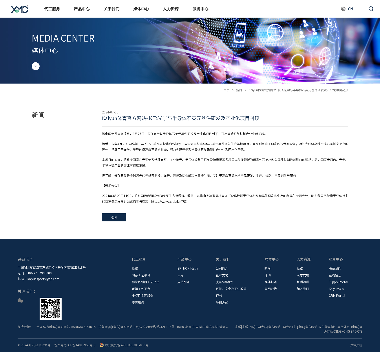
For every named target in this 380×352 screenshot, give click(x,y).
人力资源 (171, 9)
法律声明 (356, 345)
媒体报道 (271, 282)
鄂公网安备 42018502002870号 (127, 345)
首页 (226, 90)
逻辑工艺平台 (141, 288)
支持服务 (183, 282)
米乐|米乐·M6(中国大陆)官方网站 (257, 326)
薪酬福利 (303, 282)
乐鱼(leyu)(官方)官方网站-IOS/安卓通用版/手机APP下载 (136, 326)
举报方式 (222, 302)
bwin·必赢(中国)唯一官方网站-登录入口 (204, 326)
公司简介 (222, 268)
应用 (180, 275)
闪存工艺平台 (141, 275)
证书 (219, 295)
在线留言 (335, 275)
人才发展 (303, 275)
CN (350, 9)
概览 (135, 268)
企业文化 (222, 275)
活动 (268, 275)
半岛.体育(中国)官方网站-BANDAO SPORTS (66, 326)
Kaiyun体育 (336, 288)
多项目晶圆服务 (142, 295)
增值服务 (138, 302)
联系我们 (335, 268)
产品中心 (82, 9)
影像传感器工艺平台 (145, 282)
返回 (114, 217)
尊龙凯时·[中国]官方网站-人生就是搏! (309, 326)
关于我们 (111, 9)
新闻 (239, 90)
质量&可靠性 (224, 282)
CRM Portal (337, 295)
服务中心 (200, 9)
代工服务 (52, 9)
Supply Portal (338, 282)
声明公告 (271, 288)
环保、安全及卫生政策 (231, 288)
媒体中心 (141, 9)
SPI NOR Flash (187, 268)
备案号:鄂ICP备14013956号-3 (74, 345)
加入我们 (303, 288)
